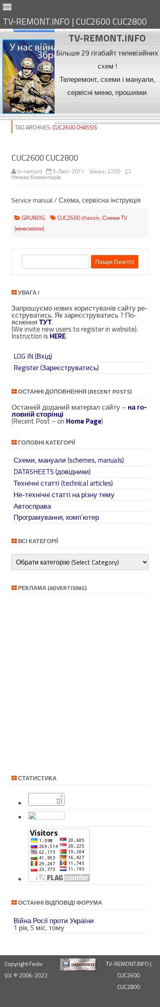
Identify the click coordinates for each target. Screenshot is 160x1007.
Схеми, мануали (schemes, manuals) (69, 460)
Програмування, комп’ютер (56, 517)
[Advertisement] (107, 111)
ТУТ (45, 322)
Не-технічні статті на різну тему (64, 494)
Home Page (83, 421)
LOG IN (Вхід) (33, 356)
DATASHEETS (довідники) (52, 471)
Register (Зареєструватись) (56, 367)
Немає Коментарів (36, 177)
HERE (58, 336)
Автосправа (32, 506)
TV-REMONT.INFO (107, 37)
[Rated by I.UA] (46, 817)
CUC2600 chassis (78, 217)
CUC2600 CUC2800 (44, 157)
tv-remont (29, 171)
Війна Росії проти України (54, 920)
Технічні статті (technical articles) (63, 483)
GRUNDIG (33, 217)
